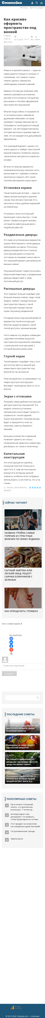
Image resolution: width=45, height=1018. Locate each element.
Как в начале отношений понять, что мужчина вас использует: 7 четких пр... (22, 807)
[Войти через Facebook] (11, 646)
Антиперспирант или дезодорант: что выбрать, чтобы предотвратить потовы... (25, 817)
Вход (25, 7)
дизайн (7, 490)
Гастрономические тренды (23, 831)
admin (37, 39)
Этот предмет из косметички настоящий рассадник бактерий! (25, 825)
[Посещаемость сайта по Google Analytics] (16, 1009)
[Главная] (12, 3)
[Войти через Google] (11, 653)
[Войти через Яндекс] (11, 650)
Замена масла (17, 838)
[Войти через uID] (11, 638)
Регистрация (37, 7)
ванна (10, 487)
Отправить (9, 673)
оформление (20, 487)
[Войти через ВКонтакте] (11, 642)
